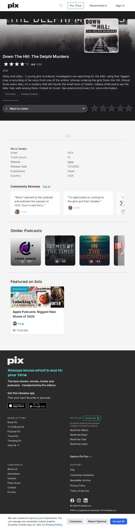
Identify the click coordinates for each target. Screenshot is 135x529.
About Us (12, 469)
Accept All (118, 521)
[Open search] (61, 5)
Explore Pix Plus (79, 456)
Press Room (14, 483)
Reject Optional (97, 521)
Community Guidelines (82, 475)
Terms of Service (79, 490)
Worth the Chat (78, 439)
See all (46, 186)
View (70, 162)
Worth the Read (78, 434)
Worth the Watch (79, 430)
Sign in (120, 5)
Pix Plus (12, 492)
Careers (12, 478)
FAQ (72, 469)
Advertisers (14, 473)
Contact (12, 487)
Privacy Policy (77, 485)
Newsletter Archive (80, 480)
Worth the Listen (79, 444)
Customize (75, 521)
